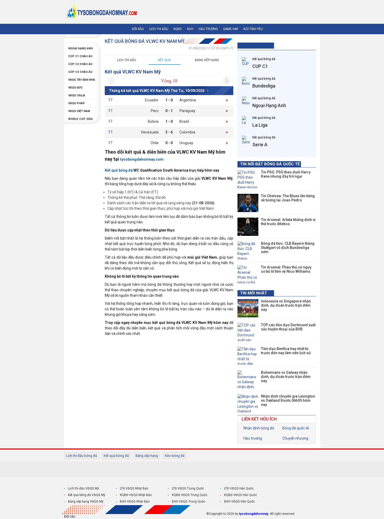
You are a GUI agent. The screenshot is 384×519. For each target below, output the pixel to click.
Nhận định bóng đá (258, 428)
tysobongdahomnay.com (142, 159)
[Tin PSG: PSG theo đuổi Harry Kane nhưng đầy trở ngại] (247, 179)
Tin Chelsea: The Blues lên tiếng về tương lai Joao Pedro (288, 198)
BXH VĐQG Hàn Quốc (239, 501)
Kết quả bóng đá (116, 456)
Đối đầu (138, 29)
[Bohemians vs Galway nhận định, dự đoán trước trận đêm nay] (247, 379)
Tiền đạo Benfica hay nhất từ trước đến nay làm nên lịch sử (286, 351)
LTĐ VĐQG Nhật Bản (134, 488)
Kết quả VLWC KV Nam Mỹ (133, 71)
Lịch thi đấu (158, 29)
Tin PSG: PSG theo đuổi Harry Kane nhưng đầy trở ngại (286, 174)
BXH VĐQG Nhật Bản (135, 501)
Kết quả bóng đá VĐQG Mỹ (86, 495)
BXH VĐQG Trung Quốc (188, 501)
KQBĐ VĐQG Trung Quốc (189, 495)
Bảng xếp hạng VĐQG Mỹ (85, 501)
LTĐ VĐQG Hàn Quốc (239, 488)
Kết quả (164, 60)
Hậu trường (208, 29)
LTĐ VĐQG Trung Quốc (188, 488)
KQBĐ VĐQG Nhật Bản (136, 495)
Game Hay (230, 29)
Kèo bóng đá (174, 456)
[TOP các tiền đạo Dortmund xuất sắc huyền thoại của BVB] (247, 332)
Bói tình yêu (253, 29)
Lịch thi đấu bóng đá (81, 456)
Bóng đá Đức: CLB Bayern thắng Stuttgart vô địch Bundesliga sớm (288, 247)
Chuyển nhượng (295, 438)
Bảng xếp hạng (207, 60)
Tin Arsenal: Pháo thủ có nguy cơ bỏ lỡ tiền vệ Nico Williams (286, 269)
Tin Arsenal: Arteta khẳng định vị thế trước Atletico (288, 222)
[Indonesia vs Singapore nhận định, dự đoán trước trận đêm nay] (247, 308)
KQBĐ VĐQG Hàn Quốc (240, 495)
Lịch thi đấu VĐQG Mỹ (83, 488)
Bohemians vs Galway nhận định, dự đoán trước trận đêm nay (286, 376)
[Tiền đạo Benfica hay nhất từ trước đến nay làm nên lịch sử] (247, 356)
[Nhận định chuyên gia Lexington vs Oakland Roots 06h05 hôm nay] (247, 403)
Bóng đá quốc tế (295, 428)
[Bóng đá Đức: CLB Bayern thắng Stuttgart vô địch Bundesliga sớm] (247, 250)
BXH (190, 29)
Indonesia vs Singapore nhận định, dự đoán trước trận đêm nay (286, 305)
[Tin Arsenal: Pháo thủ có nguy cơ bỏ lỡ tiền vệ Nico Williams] (247, 274)
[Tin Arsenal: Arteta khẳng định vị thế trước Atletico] (247, 227)
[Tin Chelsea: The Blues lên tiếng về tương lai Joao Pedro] (247, 203)
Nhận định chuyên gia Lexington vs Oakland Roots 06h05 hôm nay (288, 400)
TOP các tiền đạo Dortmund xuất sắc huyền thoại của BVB (288, 327)
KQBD (177, 29)
